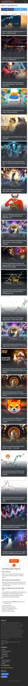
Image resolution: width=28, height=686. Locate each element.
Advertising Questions (6, 667)
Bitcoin (3, 649)
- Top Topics (4, 652)
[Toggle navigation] (25, 1)
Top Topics (5, 14)
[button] (7, 9)
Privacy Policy (5, 661)
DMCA (3, 663)
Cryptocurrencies (6, 651)
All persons (14, 14)
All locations (22, 14)
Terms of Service (6, 660)
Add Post (4, 676)
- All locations (4, 656)
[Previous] (5, 565)
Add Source (5, 674)
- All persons (4, 654)
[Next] (23, 565)
